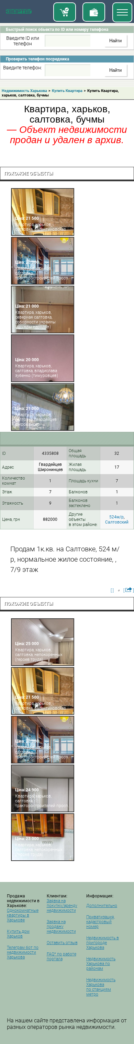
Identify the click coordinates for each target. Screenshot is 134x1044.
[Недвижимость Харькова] (19, 12)
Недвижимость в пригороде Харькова (102, 943)
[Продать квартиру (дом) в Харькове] (93, 12)
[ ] (112, 590)
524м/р (116, 517)
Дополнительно (101, 905)
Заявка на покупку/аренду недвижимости (62, 905)
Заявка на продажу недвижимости (61, 926)
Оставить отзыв (62, 942)
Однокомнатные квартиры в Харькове (22, 915)
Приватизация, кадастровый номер (100, 922)
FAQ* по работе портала (61, 956)
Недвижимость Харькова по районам (100, 963)
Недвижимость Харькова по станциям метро (100, 987)
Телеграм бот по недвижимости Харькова (22, 952)
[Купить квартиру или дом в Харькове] (64, 12)
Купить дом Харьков (18, 934)
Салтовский (117, 522)
